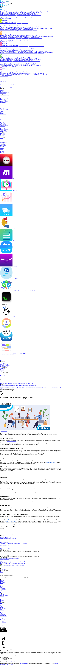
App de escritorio (3, 614)
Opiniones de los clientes (4, 595)
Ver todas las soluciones (4, 151)
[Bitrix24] (4, 1)
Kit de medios (2, 582)
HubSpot (1, 607)
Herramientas (2, 580)
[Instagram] (3, 642)
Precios (1, 581)
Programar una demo (3, 590)
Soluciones (2, 594)
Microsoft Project (3, 608)
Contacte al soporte (3, 589)
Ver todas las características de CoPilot (6, 75)
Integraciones (2, 152)
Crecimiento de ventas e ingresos (5, 566)
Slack (1, 609)
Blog (1, 592)
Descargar (1, 600)
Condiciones (4, 622)
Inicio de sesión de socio (4, 619)
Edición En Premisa (3, 599)
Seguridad (3, 624)
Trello (1, 606)
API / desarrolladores (3, 615)
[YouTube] (3, 640)
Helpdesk (1, 586)
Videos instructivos (3, 588)
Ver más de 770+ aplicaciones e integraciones (7, 354)
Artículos (1, 390)
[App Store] (3, 629)
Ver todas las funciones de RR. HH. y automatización (8, 66)
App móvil (2, 613)
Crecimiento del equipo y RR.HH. (5, 562)
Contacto (1, 583)
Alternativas (2, 596)
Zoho (1, 605)
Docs (1, 601)
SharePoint (2, 610)
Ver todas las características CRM (5, 18)
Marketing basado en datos (4, 559)
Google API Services (3, 616)
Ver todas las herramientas (4, 76)
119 (4, 569)
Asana (1, 603)
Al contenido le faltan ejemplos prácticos (8, 532)
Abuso (3, 625)
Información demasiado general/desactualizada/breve (10, 531)
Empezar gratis (2, 2)
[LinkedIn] (3, 645)
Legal (3, 621)
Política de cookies (13, 661)
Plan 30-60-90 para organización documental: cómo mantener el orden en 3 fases (12, 563)
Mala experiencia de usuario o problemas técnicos (9, 534)
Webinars (1, 587)
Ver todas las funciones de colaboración (6, 41)
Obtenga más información (24, 663)
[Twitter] (3, 637)
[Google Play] (3, 631)
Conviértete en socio (3, 618)
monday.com (2, 604)
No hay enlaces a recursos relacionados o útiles (9, 533)
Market (1, 612)
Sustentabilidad (2, 584)
